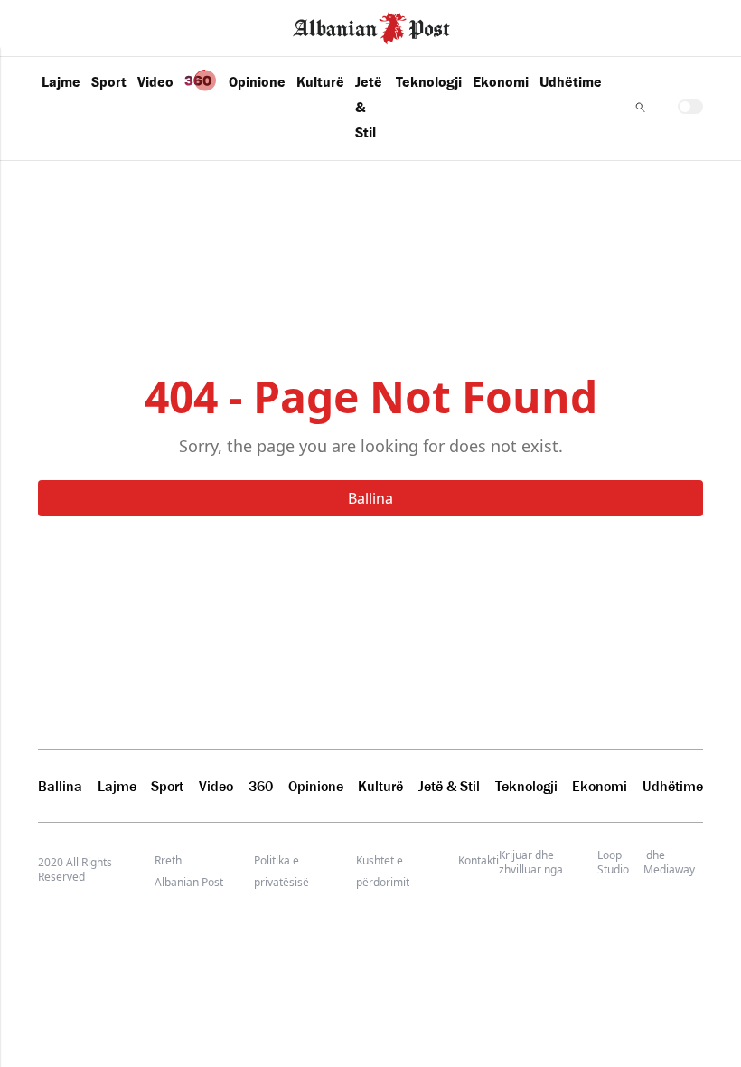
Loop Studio (613, 862)
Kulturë (320, 81)
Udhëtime (570, 81)
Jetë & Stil (368, 106)
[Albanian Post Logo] (371, 26)
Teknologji (429, 81)
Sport (109, 81)
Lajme (61, 81)
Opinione (257, 81)
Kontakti (478, 860)
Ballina (370, 498)
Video (155, 81)
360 (261, 786)
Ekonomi (501, 81)
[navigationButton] (640, 107)
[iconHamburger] (47, 25)
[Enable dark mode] (690, 106)
